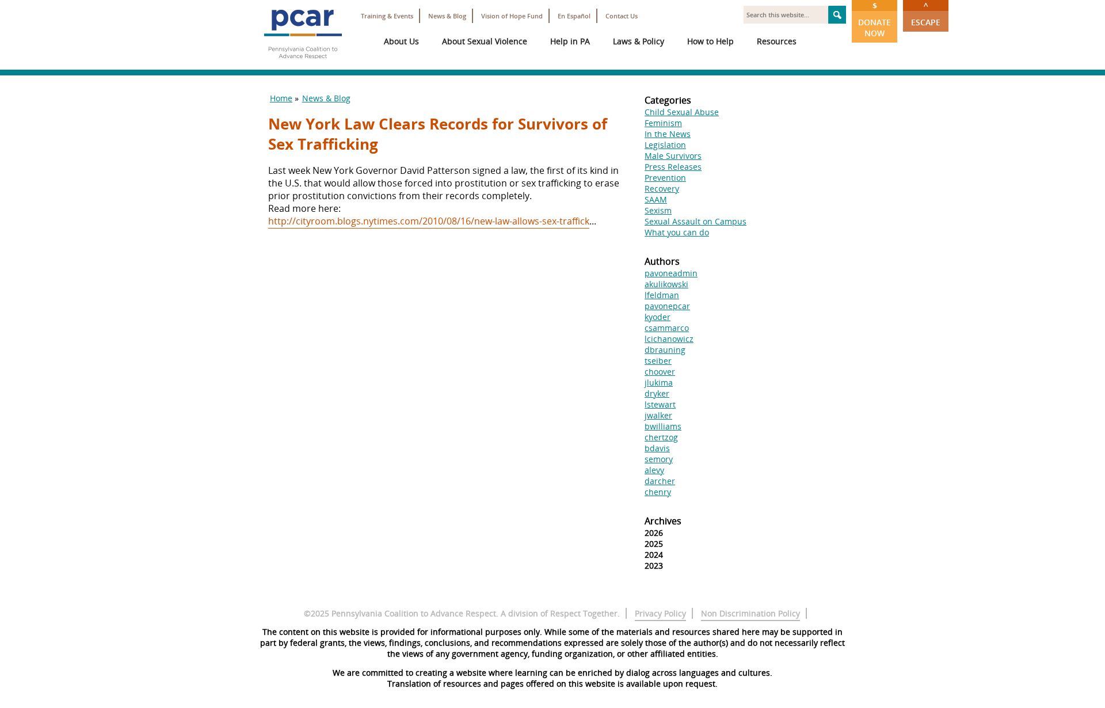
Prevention (665, 177)
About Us (401, 41)
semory (659, 459)
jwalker (658, 415)
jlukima (659, 382)
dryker (657, 393)
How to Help (710, 41)
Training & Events (387, 16)
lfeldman (662, 295)
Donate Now (874, 19)
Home (281, 98)
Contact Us (621, 16)
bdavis (657, 448)
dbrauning (665, 349)
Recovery (662, 188)
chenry (658, 491)
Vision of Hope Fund (512, 16)
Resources (777, 41)
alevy (654, 470)
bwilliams (663, 426)
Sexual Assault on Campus (695, 221)
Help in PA (570, 41)
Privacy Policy (660, 613)
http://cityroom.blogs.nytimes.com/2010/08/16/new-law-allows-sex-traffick (428, 221)
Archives (663, 521)
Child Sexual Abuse (682, 111)
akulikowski (666, 284)
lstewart (660, 404)
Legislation (665, 144)
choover (660, 371)
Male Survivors (673, 155)
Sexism (658, 210)
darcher (660, 480)
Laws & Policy (638, 41)
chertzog (661, 437)
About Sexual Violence (484, 41)
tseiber (658, 360)
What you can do (677, 232)
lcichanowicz (669, 338)
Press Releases (673, 166)
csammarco (667, 327)
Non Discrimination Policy (750, 613)
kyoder (657, 316)
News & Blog (447, 16)
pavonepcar (667, 305)
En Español (574, 16)
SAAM (656, 199)
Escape (925, 14)
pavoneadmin (671, 273)
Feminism (663, 122)
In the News (668, 133)
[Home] (302, 63)
